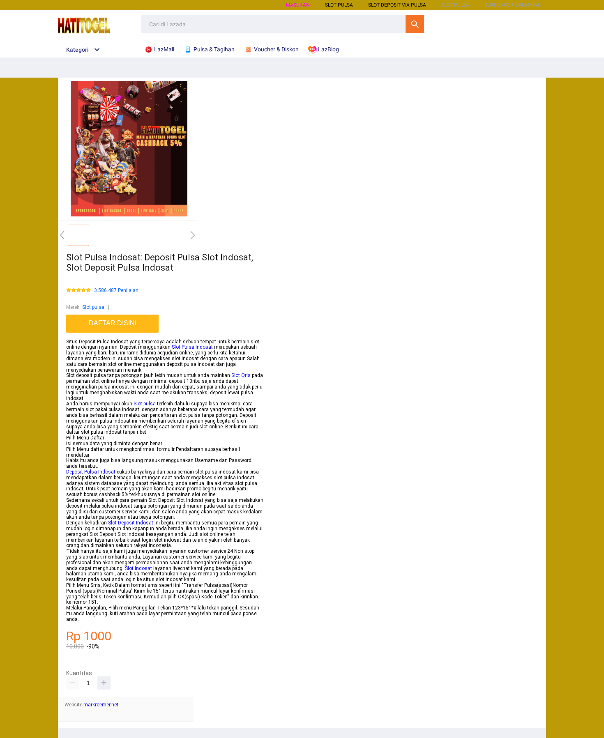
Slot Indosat (138, 568)
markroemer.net (100, 705)
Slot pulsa (93, 307)
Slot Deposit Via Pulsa (397, 5)
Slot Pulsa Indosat (192, 347)
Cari (415, 24)
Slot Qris (241, 375)
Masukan (298, 5)
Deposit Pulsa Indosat (90, 472)
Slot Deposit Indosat (130, 523)
